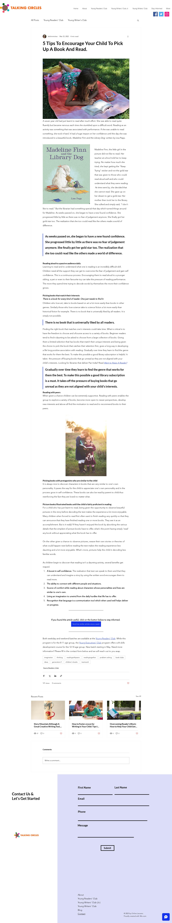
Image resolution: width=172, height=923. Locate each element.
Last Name (121, 787)
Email (81, 798)
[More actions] (127, 36)
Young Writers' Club (87, 906)
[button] (138, 20)
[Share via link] (61, 676)
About (81, 895)
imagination (48, 657)
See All (138, 696)
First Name (84, 787)
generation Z (57, 662)
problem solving (106, 657)
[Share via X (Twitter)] (49, 676)
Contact (81, 914)
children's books (72, 662)
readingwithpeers (73, 657)
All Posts (35, 20)
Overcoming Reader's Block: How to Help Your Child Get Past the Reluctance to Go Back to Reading (123, 725)
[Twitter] (161, 14)
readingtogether (90, 657)
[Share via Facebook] (44, 676)
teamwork (85, 662)
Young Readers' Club (53, 20)
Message (83, 825)
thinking (60, 657)
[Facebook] (155, 14)
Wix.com (143, 916)
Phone (82, 811)
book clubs (120, 657)
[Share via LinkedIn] (55, 676)
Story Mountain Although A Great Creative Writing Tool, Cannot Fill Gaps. (47, 725)
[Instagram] (167, 14)
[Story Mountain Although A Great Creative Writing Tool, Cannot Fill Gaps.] (48, 710)
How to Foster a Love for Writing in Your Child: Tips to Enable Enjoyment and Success (85, 725)
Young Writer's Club (77, 20)
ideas (46, 662)
